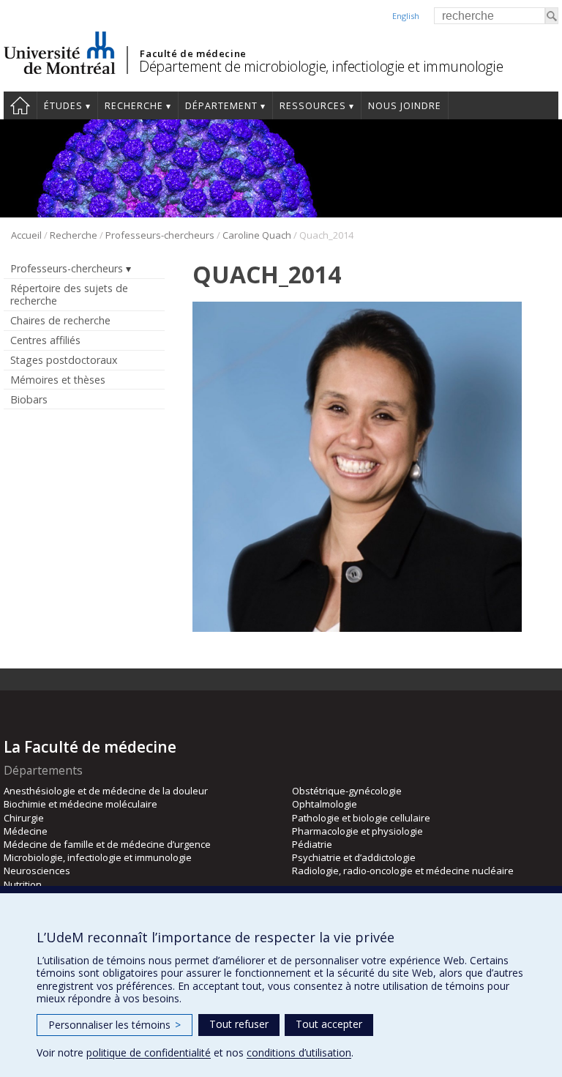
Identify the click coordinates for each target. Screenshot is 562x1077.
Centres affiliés (45, 340)
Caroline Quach (256, 235)
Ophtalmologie (324, 803)
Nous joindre (404, 106)
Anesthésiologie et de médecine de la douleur (106, 790)
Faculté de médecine (193, 53)
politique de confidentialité (148, 1052)
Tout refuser (239, 1024)
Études (63, 106)
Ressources (313, 106)
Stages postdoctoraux (63, 360)
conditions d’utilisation (299, 1052)
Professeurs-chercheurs (159, 235)
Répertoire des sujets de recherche (69, 294)
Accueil (20, 105)
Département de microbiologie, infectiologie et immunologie (321, 66)
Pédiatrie (312, 844)
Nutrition (23, 884)
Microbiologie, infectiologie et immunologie (98, 857)
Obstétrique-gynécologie (347, 790)
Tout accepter (329, 1024)
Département (221, 106)
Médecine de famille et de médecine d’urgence (107, 844)
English (405, 15)
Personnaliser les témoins (114, 1025)
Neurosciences (37, 870)
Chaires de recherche (60, 320)
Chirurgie (24, 817)
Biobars (29, 399)
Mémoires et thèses (57, 380)
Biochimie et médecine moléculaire (80, 803)
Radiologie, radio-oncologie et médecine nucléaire (403, 870)
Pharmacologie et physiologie (357, 831)
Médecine (26, 831)
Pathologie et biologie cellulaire (361, 817)
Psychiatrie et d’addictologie (354, 857)
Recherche (134, 106)
